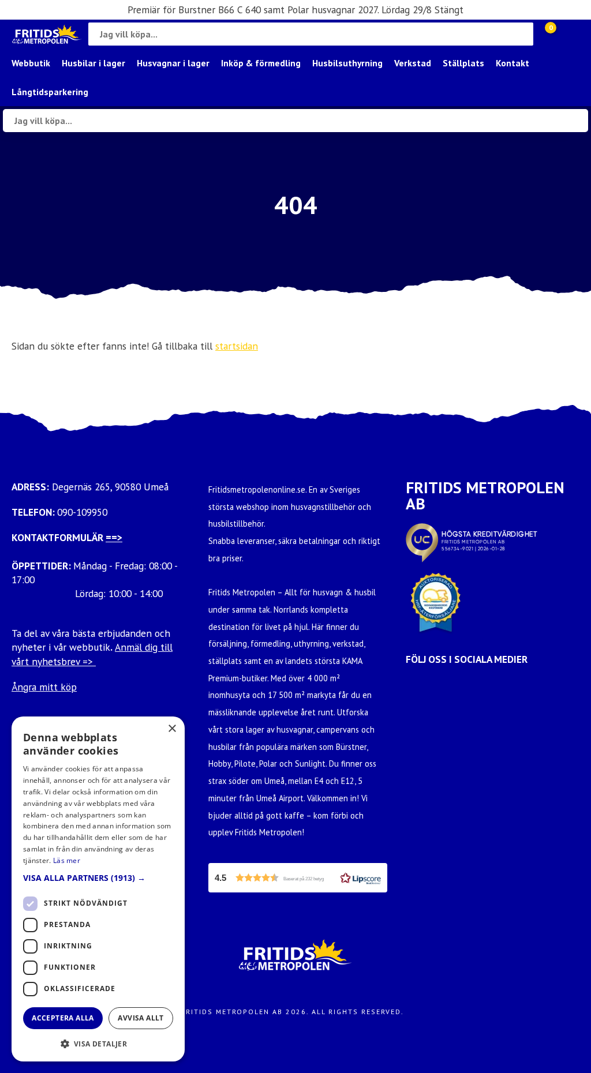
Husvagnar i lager (173, 63)
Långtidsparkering (50, 91)
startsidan (236, 345)
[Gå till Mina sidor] (567, 34)
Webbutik (31, 63)
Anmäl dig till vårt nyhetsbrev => (92, 653)
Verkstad (412, 63)
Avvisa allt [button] (140, 1018)
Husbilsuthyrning (347, 63)
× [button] (171, 729)
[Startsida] (47, 34)
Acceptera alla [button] (63, 1018)
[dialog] (98, 888)
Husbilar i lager (93, 63)
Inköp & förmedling (261, 63)
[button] (297, 877)
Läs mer (66, 860)
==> (114, 537)
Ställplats (463, 63)
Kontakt (512, 63)
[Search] (521, 34)
